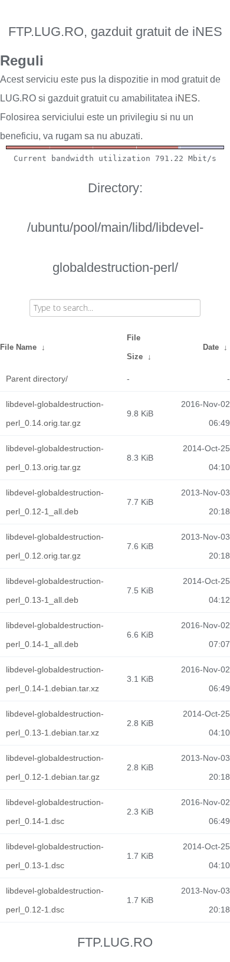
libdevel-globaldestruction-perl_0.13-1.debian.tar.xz (55, 723)
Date (211, 347)
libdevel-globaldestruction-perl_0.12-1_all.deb (55, 502)
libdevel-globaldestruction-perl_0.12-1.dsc (55, 900)
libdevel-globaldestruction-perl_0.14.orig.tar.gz (55, 413)
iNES (186, 98)
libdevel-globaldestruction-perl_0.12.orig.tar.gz (55, 546)
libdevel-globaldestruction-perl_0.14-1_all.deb (55, 634)
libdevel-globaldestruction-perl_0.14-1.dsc (55, 811)
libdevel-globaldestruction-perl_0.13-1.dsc (55, 856)
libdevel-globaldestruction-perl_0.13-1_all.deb (55, 590)
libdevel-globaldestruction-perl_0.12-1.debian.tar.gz (55, 767)
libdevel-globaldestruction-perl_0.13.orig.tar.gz (55, 458)
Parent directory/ (37, 378)
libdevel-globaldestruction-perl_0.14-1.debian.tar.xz (55, 679)
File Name (18, 347)
